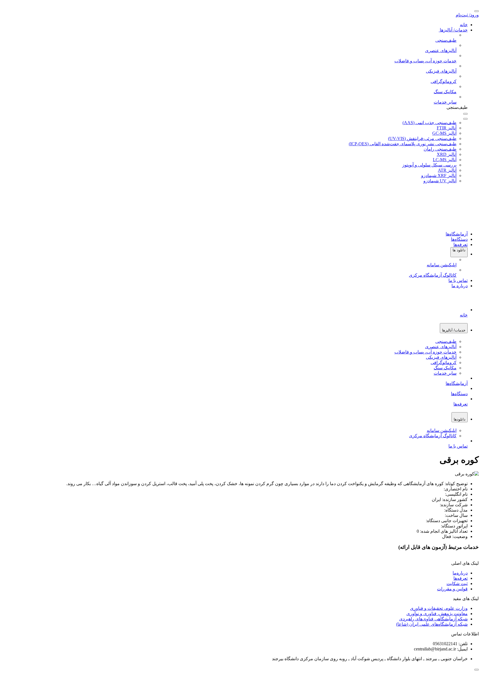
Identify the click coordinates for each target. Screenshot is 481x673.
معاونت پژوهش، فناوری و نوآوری (437, 613)
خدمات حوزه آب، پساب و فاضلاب (425, 352)
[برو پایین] (476, 669)
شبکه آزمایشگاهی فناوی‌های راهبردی (433, 618)
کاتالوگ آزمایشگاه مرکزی (433, 435)
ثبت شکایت (457, 583)
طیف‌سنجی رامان (440, 149)
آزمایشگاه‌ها (457, 234)
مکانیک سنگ (445, 367)
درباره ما (459, 285)
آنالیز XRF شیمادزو (439, 175)
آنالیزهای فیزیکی (441, 357)
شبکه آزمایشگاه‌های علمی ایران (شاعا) (432, 624)
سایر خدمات (445, 373)
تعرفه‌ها (460, 244)
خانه (464, 24)
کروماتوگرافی (444, 362)
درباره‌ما (460, 573)
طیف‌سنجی (446, 341)
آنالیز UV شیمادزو (440, 180)
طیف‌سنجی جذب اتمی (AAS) (430, 122)
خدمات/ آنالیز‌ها (453, 30)
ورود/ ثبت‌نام (467, 15)
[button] (459, 252)
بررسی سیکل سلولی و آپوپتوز (429, 165)
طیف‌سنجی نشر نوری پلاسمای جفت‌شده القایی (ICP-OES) (403, 143)
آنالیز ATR (447, 170)
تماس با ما (458, 280)
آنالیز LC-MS (445, 159)
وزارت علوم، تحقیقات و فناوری (439, 608)
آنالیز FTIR (447, 128)
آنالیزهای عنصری (441, 346)
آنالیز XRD (447, 154)
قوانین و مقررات (452, 588)
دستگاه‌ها (459, 239)
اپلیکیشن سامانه (442, 430)
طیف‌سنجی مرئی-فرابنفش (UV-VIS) (422, 138)
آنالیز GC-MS (444, 133)
